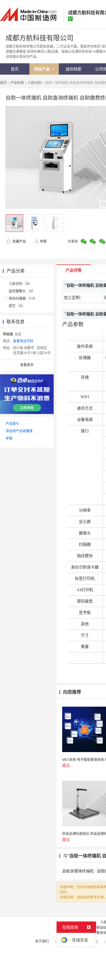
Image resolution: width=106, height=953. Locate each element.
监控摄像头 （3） (22, 291)
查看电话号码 (23, 341)
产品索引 (12, 423)
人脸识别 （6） (20, 283)
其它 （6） (17, 305)
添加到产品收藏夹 (19, 431)
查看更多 (27, 364)
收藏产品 (19, 241)
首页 (3, 82)
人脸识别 (34, 82)
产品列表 (17, 82)
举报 (43, 241)
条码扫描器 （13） (23, 298)
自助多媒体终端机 (78, 871)
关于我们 (42, 941)
